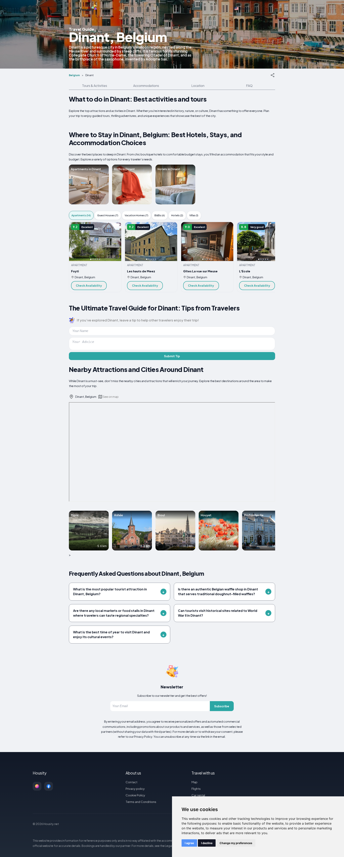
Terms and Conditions (141, 802)
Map (194, 782)
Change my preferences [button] (236, 843)
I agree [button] (189, 843)
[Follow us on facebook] (48, 786)
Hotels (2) (177, 215)
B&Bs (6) (159, 215)
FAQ (249, 85)
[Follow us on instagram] (37, 786)
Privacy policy (135, 788)
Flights (196, 788)
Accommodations (146, 85)
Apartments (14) (81, 215)
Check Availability (89, 285)
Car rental (198, 795)
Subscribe (221, 706)
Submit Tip (172, 356)
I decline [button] (206, 843)
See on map (111, 396)
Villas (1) (193, 215)
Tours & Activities (94, 85)
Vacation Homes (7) (136, 215)
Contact (131, 782)
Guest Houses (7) (107, 215)
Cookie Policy (135, 795)
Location (197, 85)
